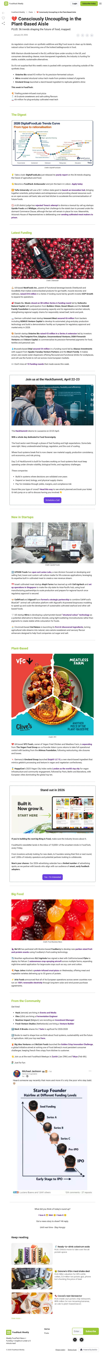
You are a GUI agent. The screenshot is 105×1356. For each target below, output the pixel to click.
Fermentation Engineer (47, 1016)
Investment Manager (64, 1020)
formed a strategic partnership (55, 599)
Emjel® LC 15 (54, 759)
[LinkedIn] (81, 1340)
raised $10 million (28, 294)
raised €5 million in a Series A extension (58, 333)
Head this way (46, 489)
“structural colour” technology (75, 615)
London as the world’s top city (66, 768)
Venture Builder (67, 1024)
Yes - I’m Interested (52, 877)
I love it (42, 1215)
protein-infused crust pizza (46, 970)
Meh (51, 1215)
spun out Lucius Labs (41, 572)
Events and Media (48, 1012)
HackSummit (21, 431)
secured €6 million (65, 318)
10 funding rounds (35, 364)
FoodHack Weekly (18, 12)
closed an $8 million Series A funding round (51, 303)
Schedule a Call (53, 500)
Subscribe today (89, 4)
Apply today (77, 184)
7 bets (41, 1029)
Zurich (55, 1056)
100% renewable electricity (30, 982)
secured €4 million (41, 349)
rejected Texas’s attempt (46, 205)
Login (74, 4)
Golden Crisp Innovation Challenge (77, 1044)
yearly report (62, 175)
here (43, 1038)
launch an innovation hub (73, 190)
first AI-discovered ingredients (69, 627)
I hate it (59, 1215)
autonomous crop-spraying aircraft (45, 961)
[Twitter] (75, 1340)
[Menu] (100, 3)
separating (87, 744)
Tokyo (75, 1056)
